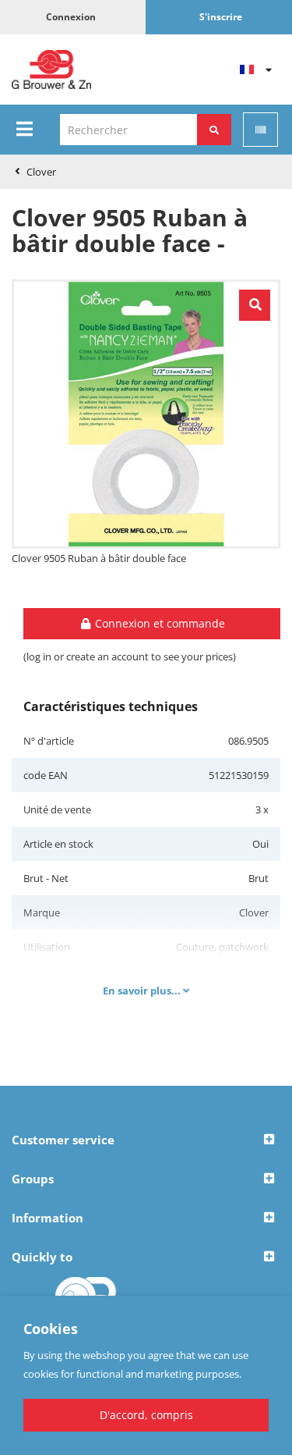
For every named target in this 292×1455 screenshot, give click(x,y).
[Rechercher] (214, 129)
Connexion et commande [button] (158, 623)
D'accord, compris (146, 1414)
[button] (146, 1140)
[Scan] (260, 129)
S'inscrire (220, 16)
